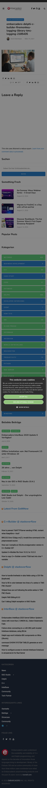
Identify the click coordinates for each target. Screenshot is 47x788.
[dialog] (23, 394)
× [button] (43, 379)
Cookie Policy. (29, 392)
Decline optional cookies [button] (23, 402)
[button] (23, 407)
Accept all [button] (23, 397)
